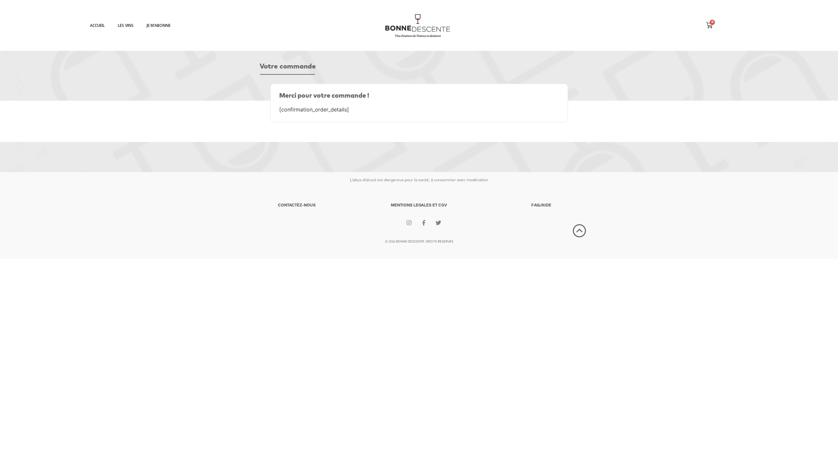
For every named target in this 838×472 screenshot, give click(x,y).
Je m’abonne (159, 25)
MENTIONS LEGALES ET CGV (419, 205)
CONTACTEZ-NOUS (297, 205)
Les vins (126, 25)
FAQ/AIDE (541, 205)
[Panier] (709, 25)
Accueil (97, 25)
